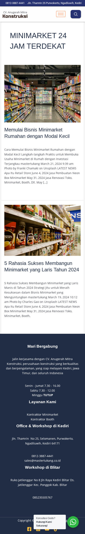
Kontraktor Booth (42, 419)
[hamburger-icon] (60, 14)
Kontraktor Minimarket (42, 414)
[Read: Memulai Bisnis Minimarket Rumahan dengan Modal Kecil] (42, 93)
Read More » (13, 191)
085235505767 (42, 497)
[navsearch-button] (76, 14)
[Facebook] (29, 529)
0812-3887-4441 (42, 456)
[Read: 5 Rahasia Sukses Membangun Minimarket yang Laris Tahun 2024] (42, 230)
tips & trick (39, 142)
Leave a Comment (16, 142)
